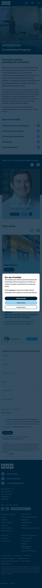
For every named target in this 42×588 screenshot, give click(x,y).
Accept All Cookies (21, 298)
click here (12, 290)
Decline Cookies (21, 302)
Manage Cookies (21, 307)
